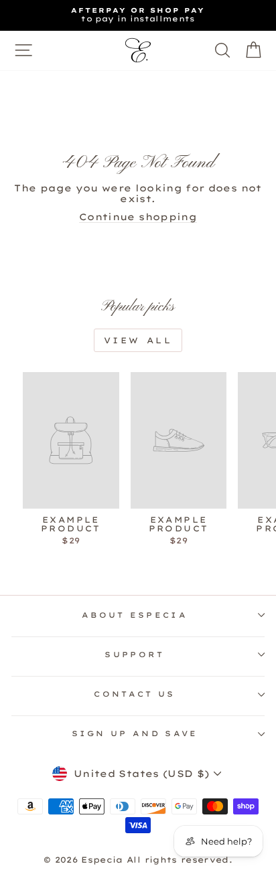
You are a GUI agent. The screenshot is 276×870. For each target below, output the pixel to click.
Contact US (134, 694)
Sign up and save (135, 733)
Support (134, 654)
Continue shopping (138, 216)
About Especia (135, 615)
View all (138, 340)
